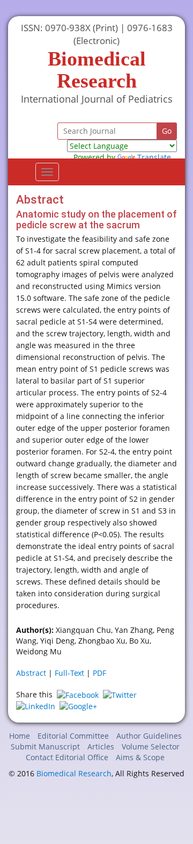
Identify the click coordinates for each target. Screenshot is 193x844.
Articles (100, 746)
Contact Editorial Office (67, 757)
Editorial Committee (73, 736)
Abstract (31, 673)
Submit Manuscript (45, 746)
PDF (99, 673)
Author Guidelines (149, 736)
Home (19, 736)
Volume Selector (151, 746)
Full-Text (69, 673)
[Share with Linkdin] (35, 706)
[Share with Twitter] (120, 694)
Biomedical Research (74, 773)
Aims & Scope (140, 757)
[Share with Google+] (78, 706)
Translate (154, 157)
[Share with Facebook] (78, 694)
